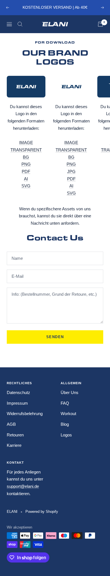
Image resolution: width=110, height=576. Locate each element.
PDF (26, 171)
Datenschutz (18, 392)
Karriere (14, 445)
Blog (65, 424)
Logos (66, 434)
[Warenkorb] (100, 24)
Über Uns (69, 392)
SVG (25, 185)
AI (26, 178)
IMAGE (26, 142)
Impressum (17, 403)
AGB (11, 424)
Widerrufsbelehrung (25, 413)
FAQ (65, 403)
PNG (26, 164)
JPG (71, 171)
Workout (68, 413)
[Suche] (20, 24)
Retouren (15, 434)
